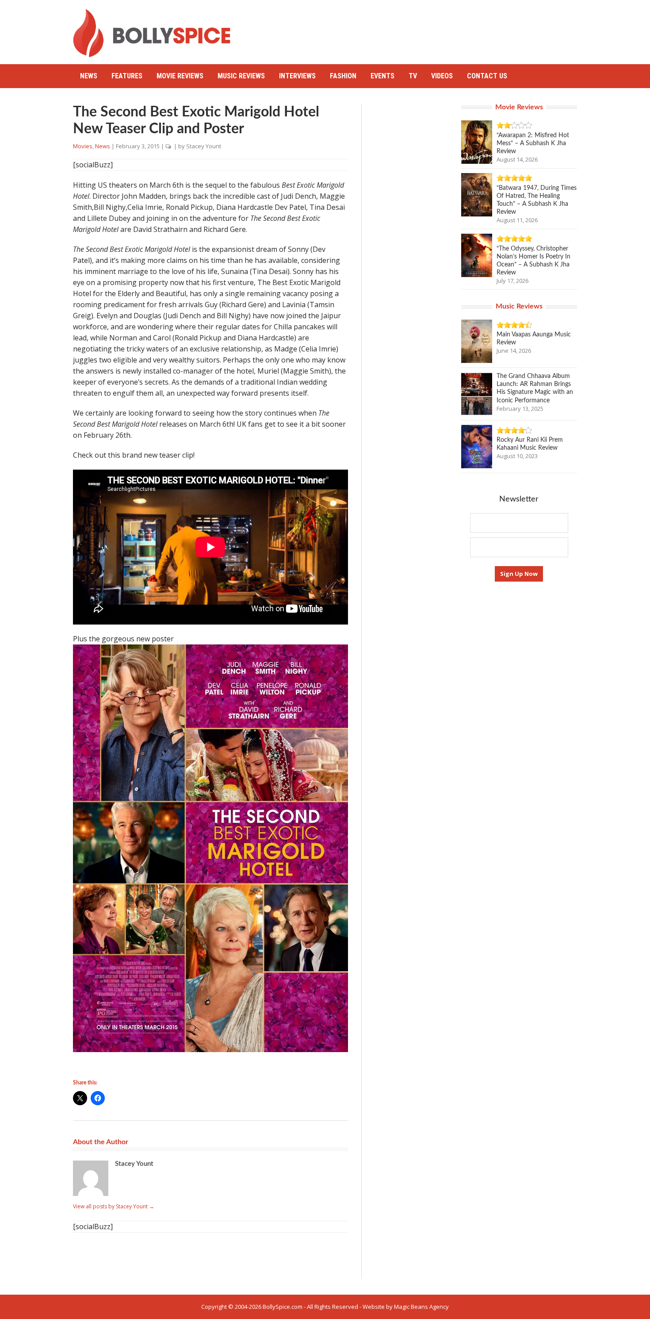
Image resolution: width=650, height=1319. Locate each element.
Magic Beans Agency (421, 1307)
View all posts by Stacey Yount (113, 1206)
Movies (82, 146)
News (88, 76)
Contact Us (487, 76)
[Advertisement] (416, 29)
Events (382, 76)
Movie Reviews (180, 76)
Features (126, 76)
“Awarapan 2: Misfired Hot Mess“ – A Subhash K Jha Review (533, 143)
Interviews (297, 76)
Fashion (343, 76)
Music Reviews (241, 76)
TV (413, 76)
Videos (442, 76)
